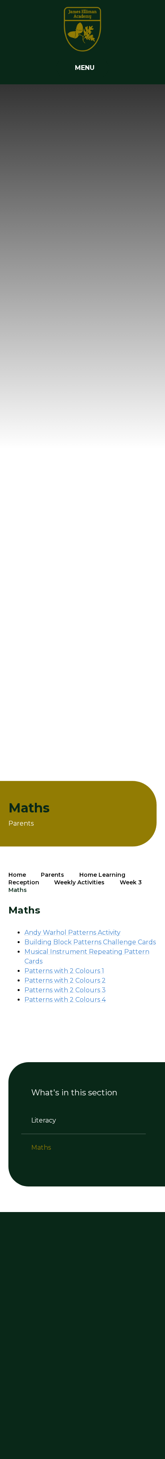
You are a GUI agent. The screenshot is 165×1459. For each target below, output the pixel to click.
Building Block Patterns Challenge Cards (90, 942)
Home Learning (102, 874)
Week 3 (131, 882)
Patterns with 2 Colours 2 (65, 980)
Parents (52, 874)
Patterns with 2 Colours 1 (64, 971)
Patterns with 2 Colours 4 (65, 999)
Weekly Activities (79, 882)
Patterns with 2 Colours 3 (65, 990)
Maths (17, 890)
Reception (23, 882)
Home (17, 874)
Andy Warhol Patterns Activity (72, 932)
